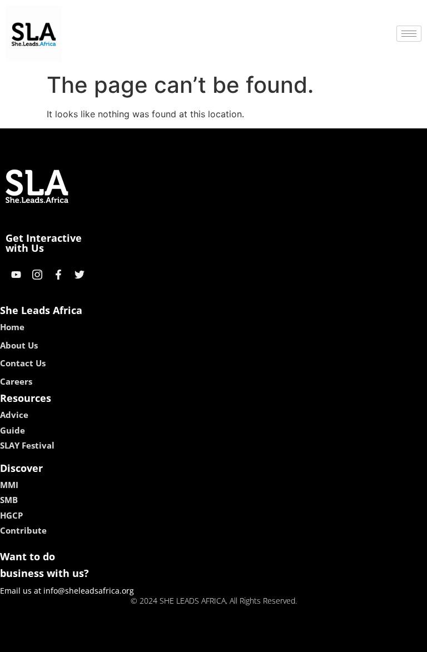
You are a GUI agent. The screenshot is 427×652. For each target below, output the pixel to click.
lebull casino (184, 639)
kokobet (137, 639)
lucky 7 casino (243, 639)
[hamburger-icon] (408, 34)
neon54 (291, 639)
